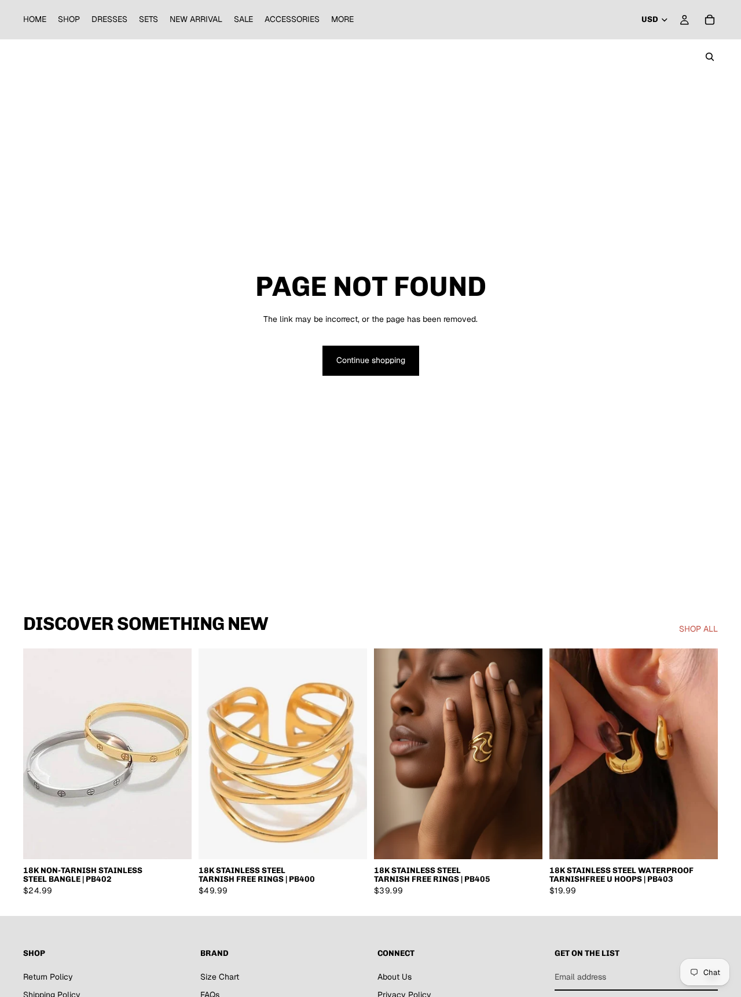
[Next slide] (174, 754)
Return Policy (48, 977)
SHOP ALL (698, 629)
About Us (394, 977)
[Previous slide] (40, 754)
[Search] (709, 56)
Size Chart (219, 977)
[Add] (349, 841)
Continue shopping (370, 360)
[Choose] (173, 841)
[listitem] (342, 19)
